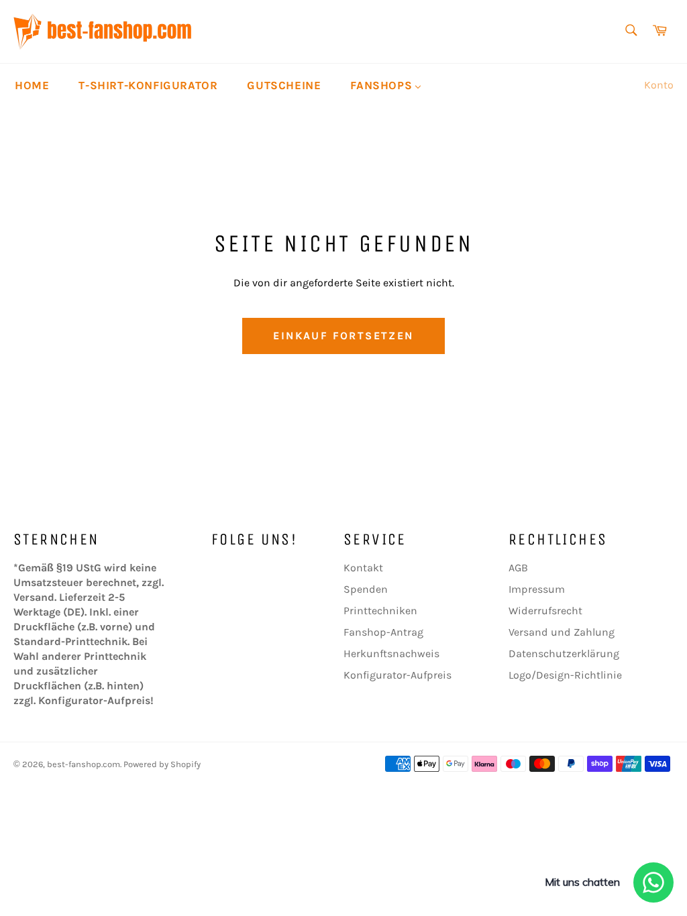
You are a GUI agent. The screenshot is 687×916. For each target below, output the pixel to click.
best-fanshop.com (83, 764)
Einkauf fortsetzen (343, 335)
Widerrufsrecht (545, 610)
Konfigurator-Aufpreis (398, 675)
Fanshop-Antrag (383, 632)
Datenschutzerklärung (564, 653)
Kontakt (363, 567)
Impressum (537, 589)
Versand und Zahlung (562, 632)
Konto (659, 84)
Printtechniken (380, 610)
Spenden (366, 589)
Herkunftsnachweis (391, 653)
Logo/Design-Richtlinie (565, 675)
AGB (518, 567)
